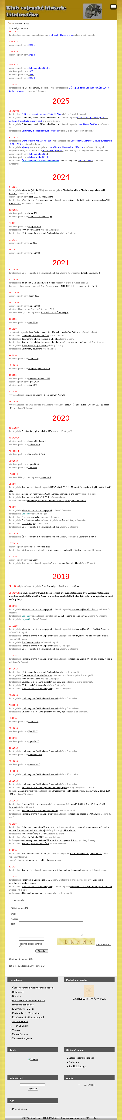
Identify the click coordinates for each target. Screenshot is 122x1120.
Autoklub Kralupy (77, 1066)
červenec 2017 (35, 754)
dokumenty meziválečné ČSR (35, 497)
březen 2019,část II (37, 441)
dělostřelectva (79, 616)
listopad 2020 (34, 226)
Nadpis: (14, 919)
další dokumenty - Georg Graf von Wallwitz (46, 395)
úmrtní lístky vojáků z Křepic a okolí (38, 283)
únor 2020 (32, 322)
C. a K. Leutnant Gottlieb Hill (63, 563)
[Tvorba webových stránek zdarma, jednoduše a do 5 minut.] (42, 1118)
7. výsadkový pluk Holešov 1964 (37, 431)
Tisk (63, 1118)
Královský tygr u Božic (23, 1009)
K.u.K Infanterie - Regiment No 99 (86, 853)
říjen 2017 (32, 731)
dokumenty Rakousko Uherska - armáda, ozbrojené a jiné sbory (56, 500)
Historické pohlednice (23, 1004)
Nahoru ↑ (96, 1118)
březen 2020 (34, 306)
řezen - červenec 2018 (40, 547)
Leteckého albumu (87, 537)
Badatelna (74, 1062)
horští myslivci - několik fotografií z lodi (88, 636)
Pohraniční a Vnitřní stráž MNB (36, 827)
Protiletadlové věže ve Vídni (26, 1013)
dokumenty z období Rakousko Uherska (40, 339)
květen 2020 (34, 253)
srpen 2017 (33, 741)
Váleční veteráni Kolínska (81, 1058)
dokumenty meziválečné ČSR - (36, 494)
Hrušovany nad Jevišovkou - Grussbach (40, 698)
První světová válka (31, 230)
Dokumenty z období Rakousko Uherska (43, 860)
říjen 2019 (32, 385)
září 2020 (32, 243)
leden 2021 (33, 213)
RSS (46, 1118)
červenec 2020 (47, 309)
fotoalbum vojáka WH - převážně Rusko (88, 629)
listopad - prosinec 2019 (39, 368)
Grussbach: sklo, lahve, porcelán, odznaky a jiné (44, 682)
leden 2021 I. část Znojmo (40, 216)
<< (79, 1085)
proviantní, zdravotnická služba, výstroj (40, 810)
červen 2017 (34, 764)
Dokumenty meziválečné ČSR (35, 335)
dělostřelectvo (69, 830)
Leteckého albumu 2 (90, 273)
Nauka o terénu (29, 883)
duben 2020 (33, 296)
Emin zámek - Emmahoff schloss (37, 675)
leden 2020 (33, 358)
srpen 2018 (33, 464)
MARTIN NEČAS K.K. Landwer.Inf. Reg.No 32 (76, 286)
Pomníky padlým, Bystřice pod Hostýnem (61, 586)
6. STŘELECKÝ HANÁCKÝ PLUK (89, 999)
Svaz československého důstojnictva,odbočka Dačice (53, 332)
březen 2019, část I (37, 454)
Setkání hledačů (20, 1021)
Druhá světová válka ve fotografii (28, 1000)
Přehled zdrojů (19, 1109)
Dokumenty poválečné (32, 349)
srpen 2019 (33, 382)
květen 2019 (34, 444)
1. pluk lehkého (65, 616)
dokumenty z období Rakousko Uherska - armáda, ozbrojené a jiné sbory (55, 342)
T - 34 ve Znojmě (21, 1025)
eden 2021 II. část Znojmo (41, 197)
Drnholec (16, 996)
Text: (13, 923)
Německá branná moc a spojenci (37, 200)
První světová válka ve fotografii (28, 1017)
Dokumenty (18, 992)
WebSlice (54, 1118)
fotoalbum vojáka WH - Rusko (84, 609)
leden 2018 (33, 721)
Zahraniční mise (25, 791)
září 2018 (32, 467)
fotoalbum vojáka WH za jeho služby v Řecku (91, 659)
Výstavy (16, 1030)
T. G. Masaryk (28, 523)
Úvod (10, 24)
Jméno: (14, 913)
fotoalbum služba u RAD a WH (84, 814)
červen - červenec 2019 (39, 378)
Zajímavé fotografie (22, 1038)
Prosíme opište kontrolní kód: (31, 944)
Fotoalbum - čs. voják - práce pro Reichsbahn (91, 886)
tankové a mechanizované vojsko (93, 827)
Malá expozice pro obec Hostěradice (64, 550)
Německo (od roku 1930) (33, 190)
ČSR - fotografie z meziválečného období (40, 233)
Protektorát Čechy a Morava (35, 345)
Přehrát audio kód (103, 944)
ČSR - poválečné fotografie (34, 685)
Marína (62, 520)
